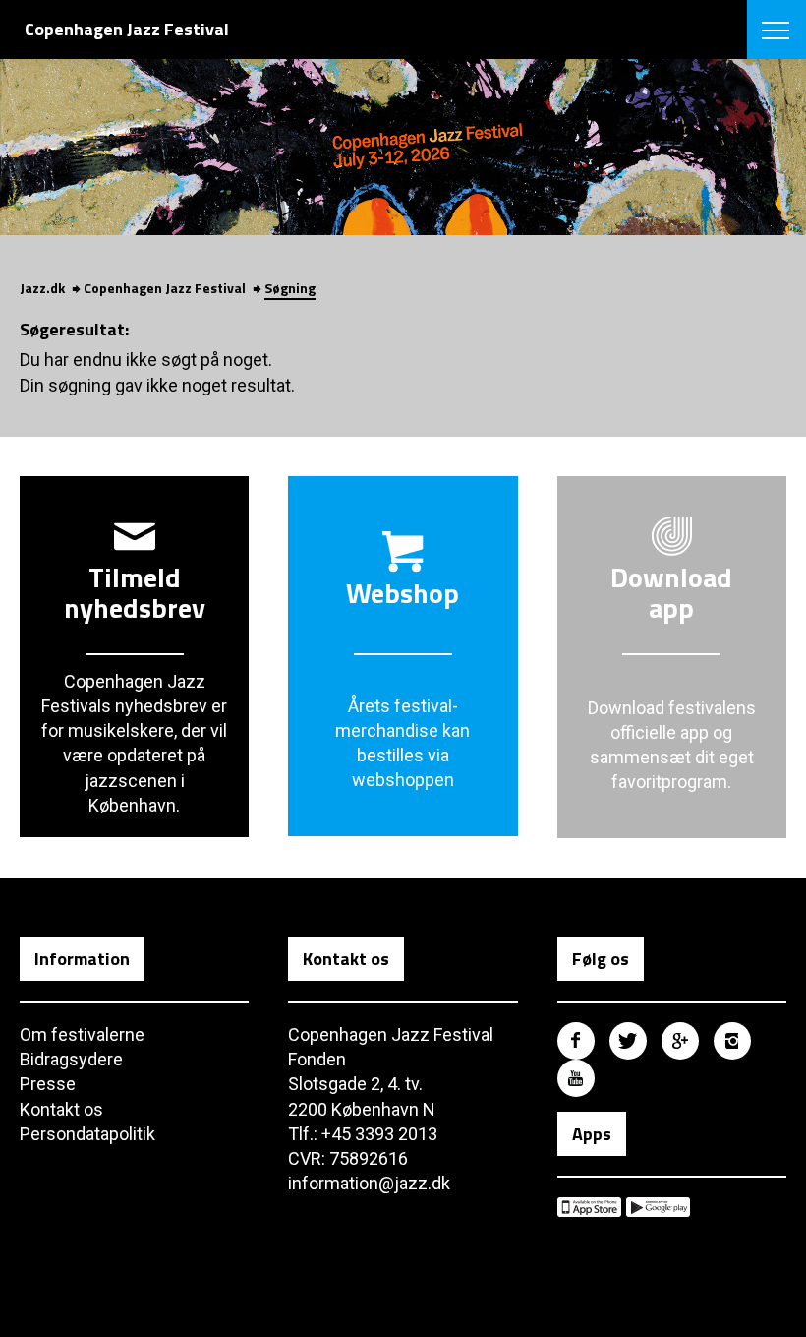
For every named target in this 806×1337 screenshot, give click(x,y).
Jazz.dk (42, 287)
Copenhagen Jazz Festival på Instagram (732, 1041)
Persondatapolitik (87, 1134)
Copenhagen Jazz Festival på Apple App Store (589, 1207)
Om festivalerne (82, 1034)
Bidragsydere (71, 1059)
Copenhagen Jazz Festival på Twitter (628, 1041)
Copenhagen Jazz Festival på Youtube (576, 1078)
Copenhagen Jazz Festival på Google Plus (680, 1041)
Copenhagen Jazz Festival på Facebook (576, 1041)
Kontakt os (61, 1109)
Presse (48, 1083)
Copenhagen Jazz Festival (165, 287)
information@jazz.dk (369, 1183)
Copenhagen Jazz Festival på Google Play (658, 1207)
